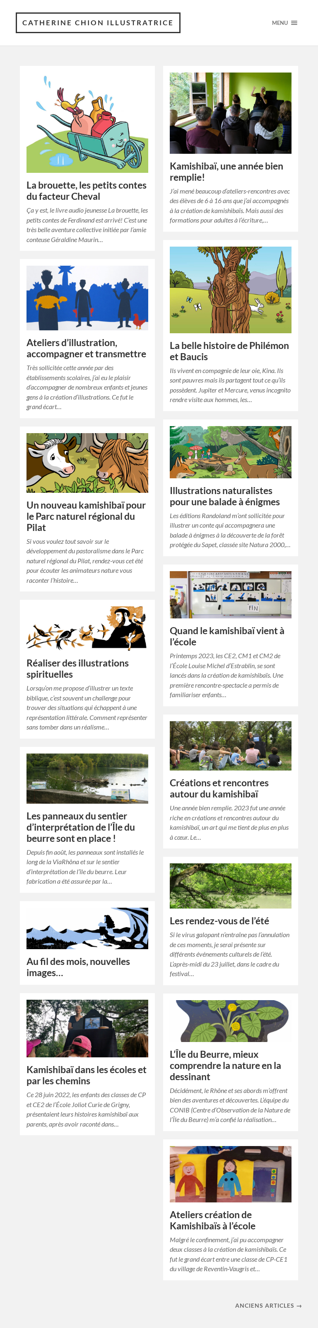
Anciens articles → (268, 1305)
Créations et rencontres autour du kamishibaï (219, 788)
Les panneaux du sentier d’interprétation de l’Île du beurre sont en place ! (80, 827)
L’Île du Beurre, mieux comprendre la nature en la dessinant (225, 1065)
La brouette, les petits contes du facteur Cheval (86, 190)
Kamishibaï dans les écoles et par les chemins (86, 1075)
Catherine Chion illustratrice (98, 22)
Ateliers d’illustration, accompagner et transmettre (86, 348)
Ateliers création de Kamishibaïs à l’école (212, 1220)
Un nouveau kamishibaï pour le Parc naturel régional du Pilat (86, 516)
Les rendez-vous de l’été (219, 920)
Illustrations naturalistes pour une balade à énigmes (225, 496)
